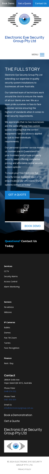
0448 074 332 (10, 391)
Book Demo (8, 3)
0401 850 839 (10, 399)
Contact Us (41, 3)
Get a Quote (24, 3)
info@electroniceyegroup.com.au (18, 408)
